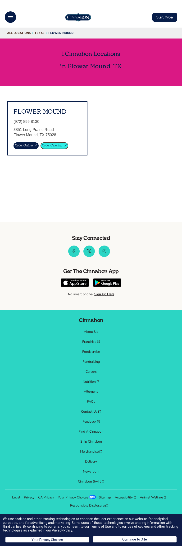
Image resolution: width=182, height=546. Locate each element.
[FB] (74, 256)
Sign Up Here (104, 294)
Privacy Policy (62, 530)
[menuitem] (91, 332)
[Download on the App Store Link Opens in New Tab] (75, 283)
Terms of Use (100, 526)
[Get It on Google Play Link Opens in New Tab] (107, 283)
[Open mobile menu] (10, 17)
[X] (89, 256)
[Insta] (104, 256)
